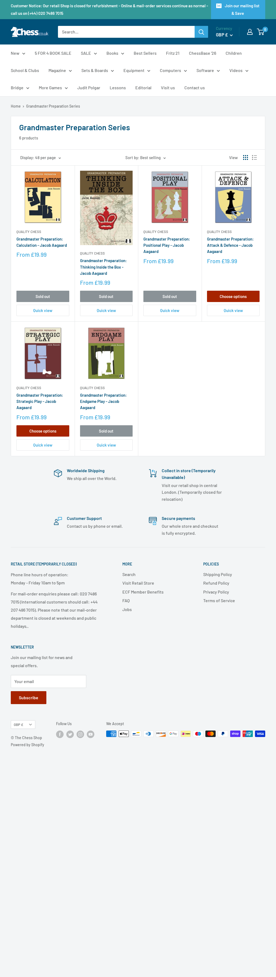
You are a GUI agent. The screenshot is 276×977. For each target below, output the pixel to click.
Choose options (233, 296)
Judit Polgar (88, 87)
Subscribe (28, 697)
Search (129, 574)
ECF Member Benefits (143, 591)
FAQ (126, 600)
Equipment (133, 70)
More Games (50, 87)
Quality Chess (28, 231)
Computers (170, 70)
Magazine (57, 70)
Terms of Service (219, 600)
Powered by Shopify (27, 744)
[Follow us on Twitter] (70, 734)
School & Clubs (25, 70)
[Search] (201, 32)
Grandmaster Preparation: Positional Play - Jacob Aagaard (166, 245)
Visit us (168, 87)
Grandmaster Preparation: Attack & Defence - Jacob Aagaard (230, 245)
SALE (86, 53)
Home (16, 106)
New (15, 53)
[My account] (250, 32)
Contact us (194, 87)
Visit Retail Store (138, 582)
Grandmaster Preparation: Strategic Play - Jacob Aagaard (39, 401)
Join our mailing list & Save (242, 9)
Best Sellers (145, 53)
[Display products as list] (254, 157)
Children (234, 53)
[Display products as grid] (245, 157)
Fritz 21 (173, 53)
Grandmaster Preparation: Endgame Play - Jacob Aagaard (103, 401)
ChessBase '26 (202, 53)
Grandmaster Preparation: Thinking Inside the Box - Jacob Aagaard (103, 267)
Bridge (17, 87)
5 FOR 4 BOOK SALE (53, 53)
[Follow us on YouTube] (90, 734)
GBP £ (18, 724)
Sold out (43, 296)
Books (112, 53)
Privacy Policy (216, 591)
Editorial (143, 87)
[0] (260, 32)
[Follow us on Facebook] (60, 734)
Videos (236, 70)
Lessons (118, 87)
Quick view (42, 310)
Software (205, 70)
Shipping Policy (217, 574)
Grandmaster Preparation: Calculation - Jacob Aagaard (41, 242)
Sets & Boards (94, 70)
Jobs (127, 609)
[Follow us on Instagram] (80, 734)
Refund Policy (216, 582)
